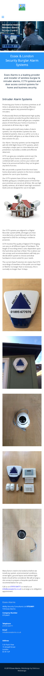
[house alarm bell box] (22, 362)
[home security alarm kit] (22, 477)
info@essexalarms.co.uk (11, 589)
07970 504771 (15, 586)
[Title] (22, 7)
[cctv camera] (22, 420)
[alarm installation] (22, 305)
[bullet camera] (22, 535)
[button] (2, 17)
